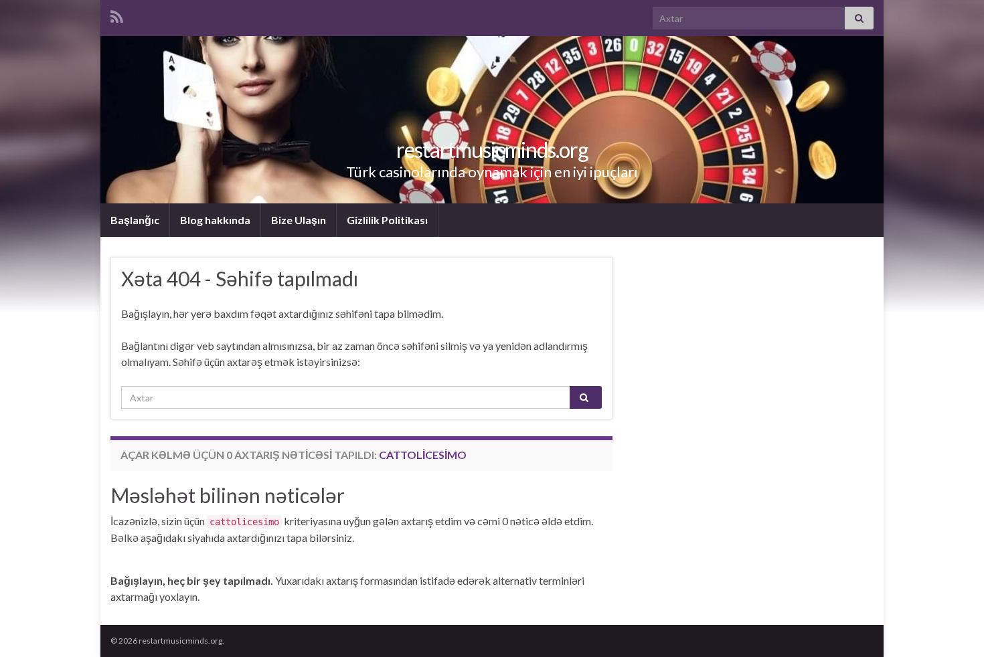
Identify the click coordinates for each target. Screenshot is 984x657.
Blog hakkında (215, 219)
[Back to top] (954, 627)
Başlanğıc (134, 219)
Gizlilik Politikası (387, 219)
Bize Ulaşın (298, 219)
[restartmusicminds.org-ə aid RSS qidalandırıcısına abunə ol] (116, 14)
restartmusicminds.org (492, 149)
